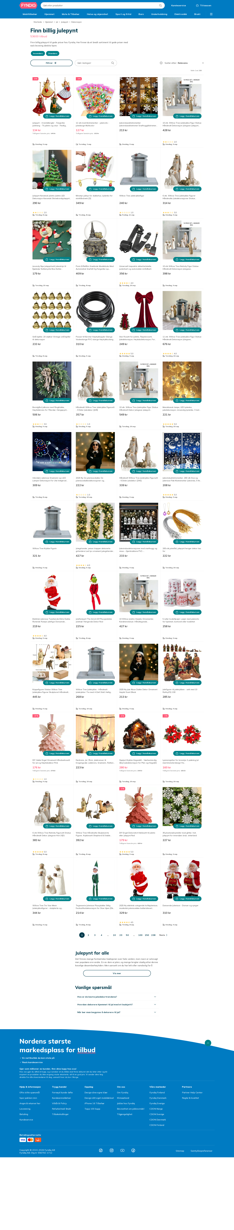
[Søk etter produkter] (160, 5)
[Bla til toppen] (208, 1043)
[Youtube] (122, 1150)
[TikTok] (100, 1150)
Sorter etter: (171, 63)
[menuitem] (30, 14)
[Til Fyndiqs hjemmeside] (28, 5)
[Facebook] (133, 1150)
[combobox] (103, 5)
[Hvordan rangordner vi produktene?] (161, 62)
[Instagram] (111, 1150)
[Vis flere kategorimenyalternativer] (211, 14)
